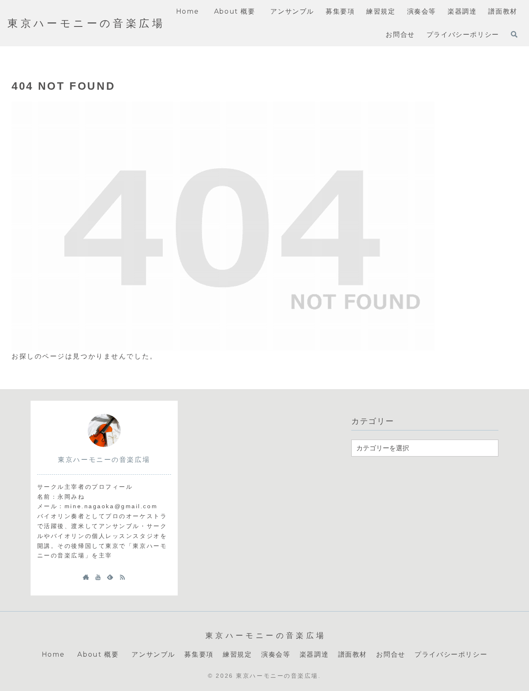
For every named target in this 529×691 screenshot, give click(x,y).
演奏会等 (275, 654)
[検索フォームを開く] (514, 34)
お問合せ (390, 654)
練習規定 (237, 654)
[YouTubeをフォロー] (98, 576)
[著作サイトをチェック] (86, 576)
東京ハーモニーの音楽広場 (104, 459)
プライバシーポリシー (451, 654)
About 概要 (99, 654)
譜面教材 (352, 654)
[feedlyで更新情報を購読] (110, 576)
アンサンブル (153, 654)
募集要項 (198, 654)
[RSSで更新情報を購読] (122, 576)
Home (53, 654)
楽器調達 (314, 654)
